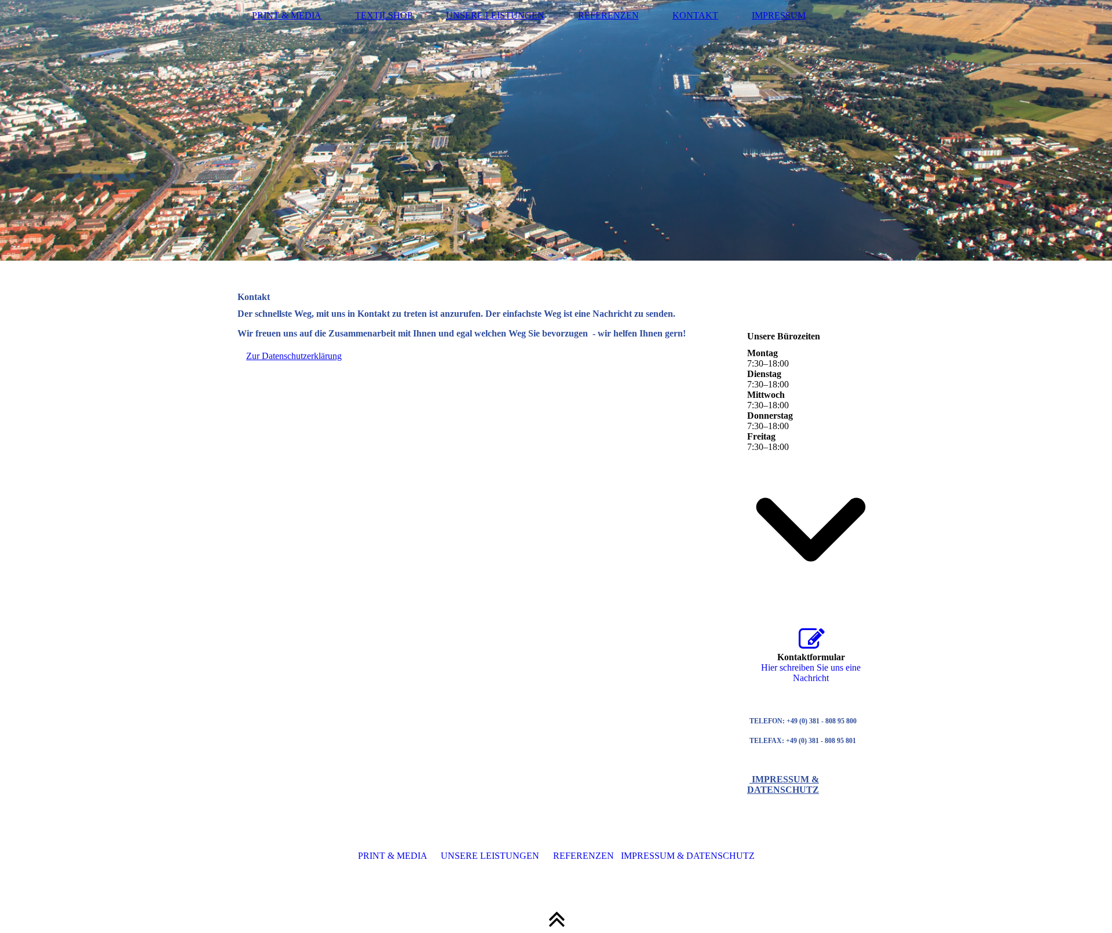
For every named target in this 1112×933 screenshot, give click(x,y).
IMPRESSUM (779, 15)
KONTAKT (695, 15)
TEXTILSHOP (383, 15)
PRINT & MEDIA (286, 15)
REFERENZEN (608, 15)
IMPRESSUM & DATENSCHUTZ (783, 784)
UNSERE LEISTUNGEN (495, 15)
